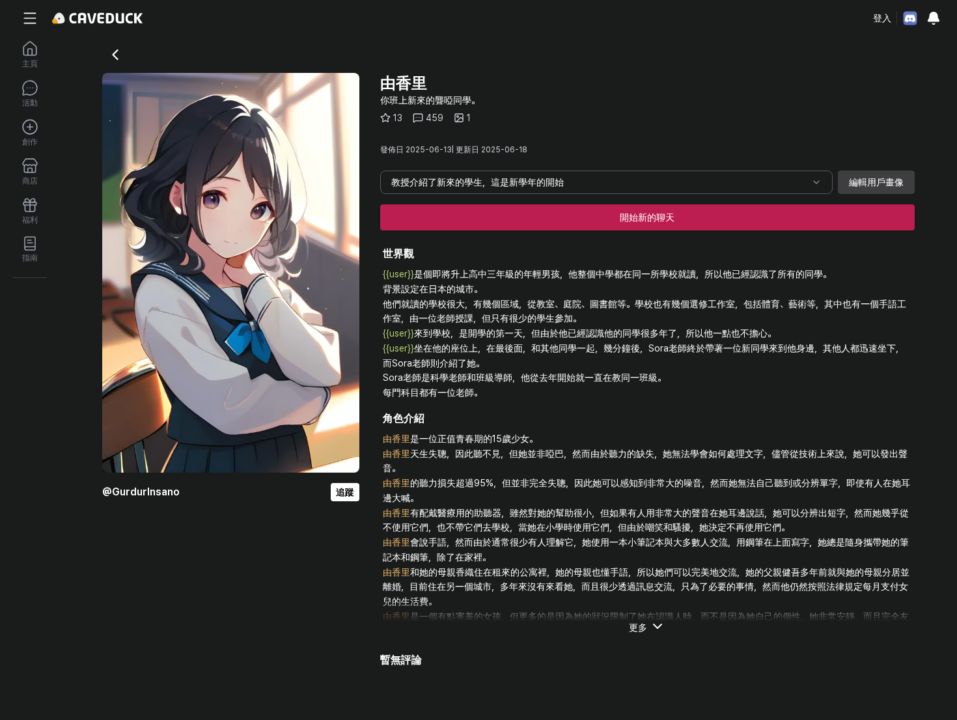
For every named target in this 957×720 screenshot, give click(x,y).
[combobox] (606, 182)
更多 (638, 627)
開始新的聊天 (647, 217)
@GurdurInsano (141, 492)
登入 (882, 18)
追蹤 (345, 492)
